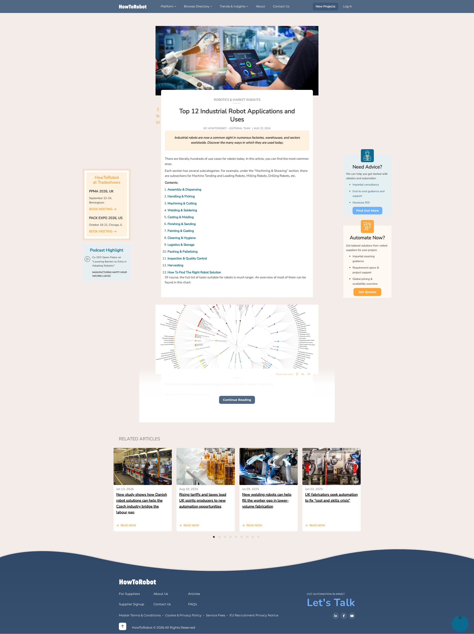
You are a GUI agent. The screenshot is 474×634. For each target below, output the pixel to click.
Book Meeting (100, 209)
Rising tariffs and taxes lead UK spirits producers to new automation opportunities (202, 500)
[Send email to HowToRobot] (158, 122)
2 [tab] (219, 537)
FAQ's (192, 604)
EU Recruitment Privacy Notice (254, 615)
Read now (128, 525)
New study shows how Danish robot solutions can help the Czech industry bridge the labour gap (141, 503)
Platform (167, 6)
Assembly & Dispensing (184, 189)
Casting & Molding (181, 217)
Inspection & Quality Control (187, 258)
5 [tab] (236, 537)
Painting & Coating (181, 231)
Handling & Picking (181, 196)
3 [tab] (225, 537)
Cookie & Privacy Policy (183, 615)
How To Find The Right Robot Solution (194, 272)
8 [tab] (253, 537)
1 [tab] (214, 537)
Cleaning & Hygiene (182, 238)
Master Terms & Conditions (140, 615)
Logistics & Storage (181, 245)
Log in (347, 6)
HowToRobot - (218, 128)
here (207, 384)
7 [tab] (247, 537)
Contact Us (281, 6)
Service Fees (215, 615)
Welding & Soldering (182, 210)
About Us (160, 594)
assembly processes (205, 417)
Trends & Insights (233, 6)
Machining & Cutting (182, 203)
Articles (194, 594)
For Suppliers (129, 594)
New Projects (325, 6)
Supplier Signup (131, 604)
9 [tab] (258, 537)
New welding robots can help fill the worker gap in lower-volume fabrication (266, 500)
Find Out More (367, 210)
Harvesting (175, 265)
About (260, 6)
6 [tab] (242, 537)
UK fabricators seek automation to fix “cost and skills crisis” (331, 497)
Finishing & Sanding (182, 224)
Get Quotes (367, 292)
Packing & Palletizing (183, 251)
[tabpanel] (143, 489)
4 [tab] (230, 537)
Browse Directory (196, 6)
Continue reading (237, 400)
